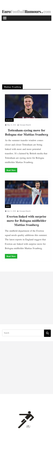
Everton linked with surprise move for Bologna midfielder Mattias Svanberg (26, 220)
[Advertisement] (26, 48)
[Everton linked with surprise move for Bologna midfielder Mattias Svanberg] (26, 192)
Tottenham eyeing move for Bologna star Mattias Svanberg (26, 132)
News (8, 206)
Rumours (9, 120)
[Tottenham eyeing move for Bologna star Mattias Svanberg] (26, 106)
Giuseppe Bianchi (25, 125)
